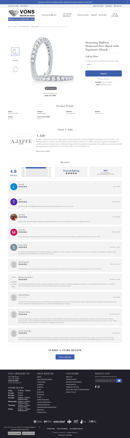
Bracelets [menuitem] (40, 392)
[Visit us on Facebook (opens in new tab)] (95, 387)
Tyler (20, 199)
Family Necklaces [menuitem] (43, 399)
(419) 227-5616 (50, 95)
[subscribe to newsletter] (119, 381)
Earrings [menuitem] (40, 387)
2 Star (23, 174)
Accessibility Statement (76, 428)
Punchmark (68, 435)
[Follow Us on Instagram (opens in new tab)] (99, 387)
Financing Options (72, 387)
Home (9, 26)
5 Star (23, 168)
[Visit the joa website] (83, 421)
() (50, 168)
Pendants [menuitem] (40, 384)
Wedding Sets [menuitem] (41, 412)
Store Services (71, 384)
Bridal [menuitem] (39, 377)
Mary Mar (21, 230)
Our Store (114, 15)
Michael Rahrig (23, 295)
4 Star (23, 170)
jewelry (15, 26)
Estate (103, 15)
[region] (50, 60)
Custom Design (67, 15)
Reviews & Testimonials (74, 382)
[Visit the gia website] (38, 421)
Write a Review (65, 357)
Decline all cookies (14, 433)
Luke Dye (21, 215)
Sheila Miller (22, 245)
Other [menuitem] (39, 397)
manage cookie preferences (20, 429)
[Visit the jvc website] (92, 421)
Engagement (49, 15)
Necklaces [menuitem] (40, 394)
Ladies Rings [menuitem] (41, 382)
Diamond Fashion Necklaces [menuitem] (46, 407)
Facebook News (71, 379)
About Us (69, 377)
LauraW (21, 184)
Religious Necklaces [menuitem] (44, 402)
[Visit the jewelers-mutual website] (59, 421)
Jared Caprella (23, 262)
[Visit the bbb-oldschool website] (69, 421)
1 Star (23, 176)
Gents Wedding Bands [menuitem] (44, 379)
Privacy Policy (71, 392)
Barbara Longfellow (25, 277)
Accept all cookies (28, 433)
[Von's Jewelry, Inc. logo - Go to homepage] (23, 15)
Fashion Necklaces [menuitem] (43, 405)
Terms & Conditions (62, 428)
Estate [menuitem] (39, 389)
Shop (94, 15)
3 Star (23, 172)
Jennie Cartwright (24, 331)
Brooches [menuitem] (40, 410)
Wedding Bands (35, 26)
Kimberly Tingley (24, 312)
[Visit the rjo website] (76, 421)
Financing (83, 15)
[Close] (127, 2)
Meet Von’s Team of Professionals (77, 389)
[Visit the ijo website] (47, 421)
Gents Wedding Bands (24, 26)
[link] (13, 6)
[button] (98, 6)
